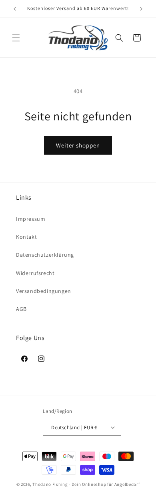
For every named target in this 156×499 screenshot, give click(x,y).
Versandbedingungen (43, 291)
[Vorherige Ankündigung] (15, 9)
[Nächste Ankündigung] (141, 9)
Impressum (30, 218)
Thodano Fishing (50, 484)
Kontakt (26, 236)
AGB (21, 308)
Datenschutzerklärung (45, 254)
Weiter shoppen (78, 145)
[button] (16, 38)
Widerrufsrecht (35, 273)
